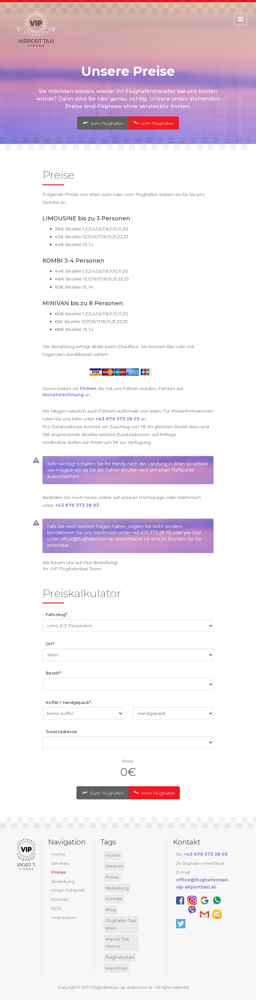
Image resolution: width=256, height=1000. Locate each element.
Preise (58, 872)
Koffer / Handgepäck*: (69, 702)
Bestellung (63, 881)
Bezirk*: (54, 673)
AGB (56, 908)
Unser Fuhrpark (68, 890)
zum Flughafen (106, 123)
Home (58, 854)
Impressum (64, 917)
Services (60, 863)
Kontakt (59, 899)
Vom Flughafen (157, 793)
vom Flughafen (157, 123)
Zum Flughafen (106, 793)
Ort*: (50, 644)
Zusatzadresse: (62, 731)
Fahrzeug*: (57, 614)
